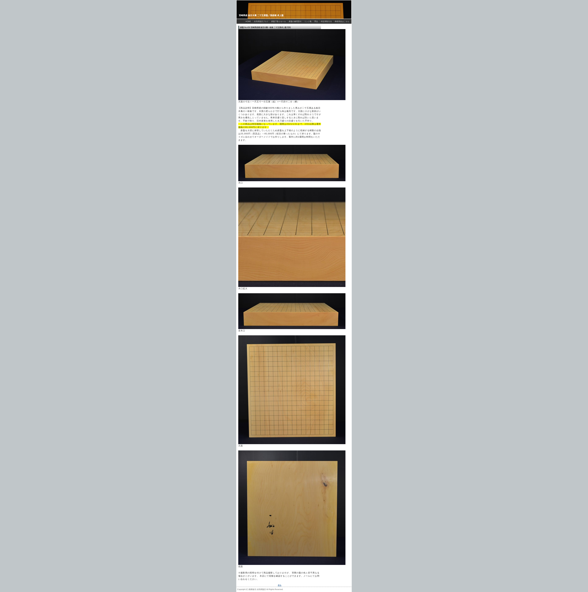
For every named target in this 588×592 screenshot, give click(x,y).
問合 (316, 21)
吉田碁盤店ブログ (261, 21)
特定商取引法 (326, 21)
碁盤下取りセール (278, 21)
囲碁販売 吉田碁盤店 (257, 589)
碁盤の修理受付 (295, 21)
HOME (248, 21)
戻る (279, 585)
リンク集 (308, 21)
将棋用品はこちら (342, 21)
